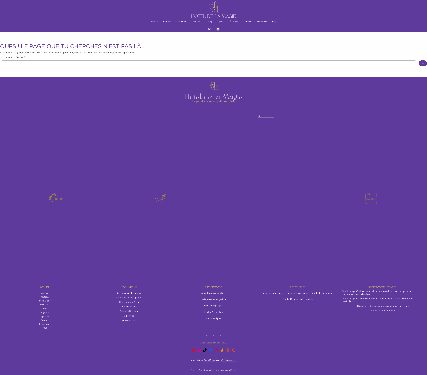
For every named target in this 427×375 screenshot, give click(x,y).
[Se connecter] (217, 29)
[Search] (423, 63)
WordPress (209, 360)
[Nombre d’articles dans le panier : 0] (209, 29)
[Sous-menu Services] (202, 22)
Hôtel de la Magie (213, 16)
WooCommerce (228, 360)
